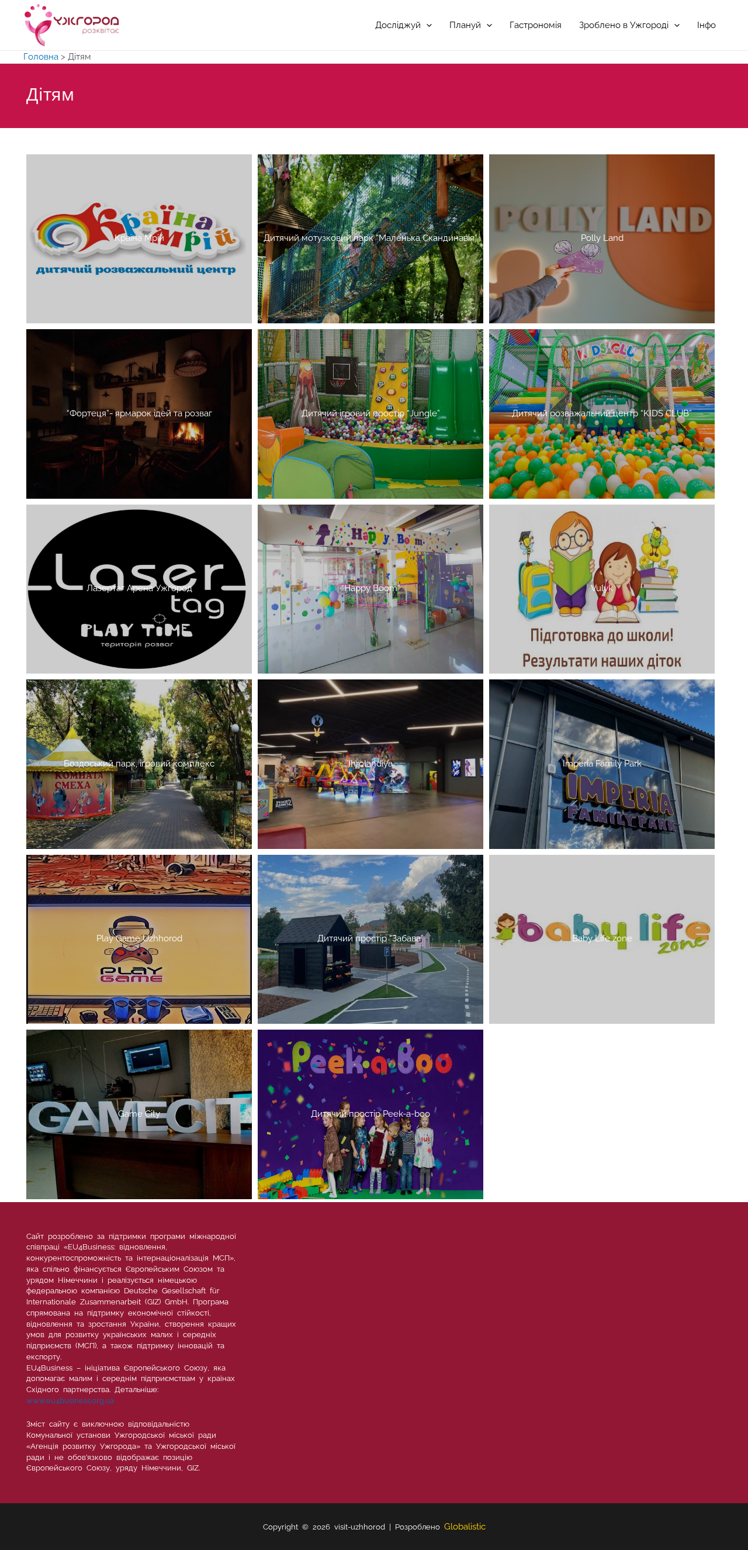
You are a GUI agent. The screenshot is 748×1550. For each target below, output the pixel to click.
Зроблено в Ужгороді (624, 25)
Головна (40, 56)
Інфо (706, 25)
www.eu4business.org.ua (70, 1400)
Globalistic (465, 1526)
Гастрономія (536, 25)
